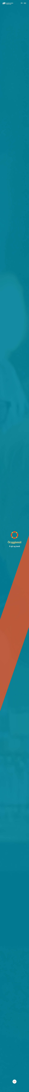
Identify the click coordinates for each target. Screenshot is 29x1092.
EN (21, 3)
